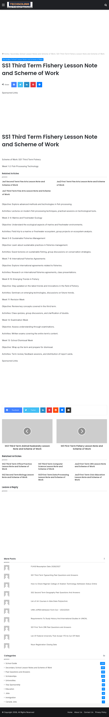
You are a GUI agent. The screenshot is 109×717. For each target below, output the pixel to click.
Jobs (8, 693)
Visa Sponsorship (13, 685)
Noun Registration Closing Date (44, 644)
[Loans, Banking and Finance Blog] (19, 5)
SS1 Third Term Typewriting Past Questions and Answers (54, 575)
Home (6, 54)
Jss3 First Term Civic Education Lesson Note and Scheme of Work (90, 477)
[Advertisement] (54, 31)
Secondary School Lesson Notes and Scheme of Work (33, 54)
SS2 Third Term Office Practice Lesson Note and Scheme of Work (17, 466)
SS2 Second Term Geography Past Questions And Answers (55, 592)
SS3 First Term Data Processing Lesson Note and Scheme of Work (53, 477)
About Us (78, 712)
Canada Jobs (11, 702)
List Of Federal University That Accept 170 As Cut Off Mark (55, 636)
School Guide (11, 663)
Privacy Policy (100, 712)
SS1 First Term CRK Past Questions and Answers (51, 627)
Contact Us (88, 712)
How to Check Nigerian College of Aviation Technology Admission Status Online (64, 584)
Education (10, 689)
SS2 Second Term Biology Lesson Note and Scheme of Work (18, 476)
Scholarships (11, 676)
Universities (11, 680)
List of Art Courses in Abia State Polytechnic (49, 601)
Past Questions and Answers (18, 672)
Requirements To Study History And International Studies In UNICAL (59, 618)
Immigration (11, 697)
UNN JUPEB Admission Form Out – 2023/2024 (50, 610)
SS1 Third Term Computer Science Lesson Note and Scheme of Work (50, 466)
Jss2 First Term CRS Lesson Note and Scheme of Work (90, 465)
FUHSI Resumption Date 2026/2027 (45, 566)
